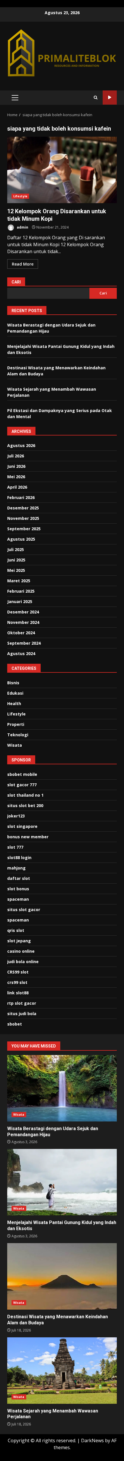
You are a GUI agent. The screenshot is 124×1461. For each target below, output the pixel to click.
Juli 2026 (15, 456)
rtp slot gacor (21, 1003)
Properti (15, 724)
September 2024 (24, 643)
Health (14, 703)
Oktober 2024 (21, 632)
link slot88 (18, 992)
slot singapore (22, 826)
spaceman (18, 899)
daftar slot (18, 878)
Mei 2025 (16, 570)
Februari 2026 (21, 497)
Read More (22, 264)
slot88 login (19, 857)
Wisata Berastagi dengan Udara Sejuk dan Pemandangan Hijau (62, 1088)
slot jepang (19, 940)
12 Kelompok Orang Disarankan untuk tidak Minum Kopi (62, 170)
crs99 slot (17, 982)
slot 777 (15, 847)
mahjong (16, 868)
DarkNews (92, 1440)
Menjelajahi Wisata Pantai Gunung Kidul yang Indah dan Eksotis (62, 1182)
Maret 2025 (18, 580)
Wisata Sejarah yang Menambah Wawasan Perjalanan (62, 1370)
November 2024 (23, 622)
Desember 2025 (23, 508)
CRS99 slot (18, 972)
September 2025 (24, 528)
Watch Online (110, 97)
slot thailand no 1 (25, 795)
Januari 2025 (19, 601)
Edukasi (15, 693)
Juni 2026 (16, 466)
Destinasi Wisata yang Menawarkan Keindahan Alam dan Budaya (62, 1276)
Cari (16, 282)
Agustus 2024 (21, 653)
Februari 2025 (21, 591)
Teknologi (17, 734)
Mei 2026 (16, 476)
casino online (21, 951)
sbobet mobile (22, 774)
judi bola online (23, 961)
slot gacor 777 (22, 784)
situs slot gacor (23, 909)
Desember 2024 (23, 612)
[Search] (95, 97)
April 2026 (17, 487)
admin (22, 227)
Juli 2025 (15, 549)
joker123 (16, 816)
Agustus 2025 (21, 539)
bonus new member (27, 836)
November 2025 (23, 518)
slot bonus (18, 888)
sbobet (14, 1024)
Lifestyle (20, 196)
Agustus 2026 (21, 445)
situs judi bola (21, 1013)
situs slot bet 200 (25, 805)
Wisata (14, 745)
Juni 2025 (16, 560)
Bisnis (13, 682)
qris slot (15, 930)
